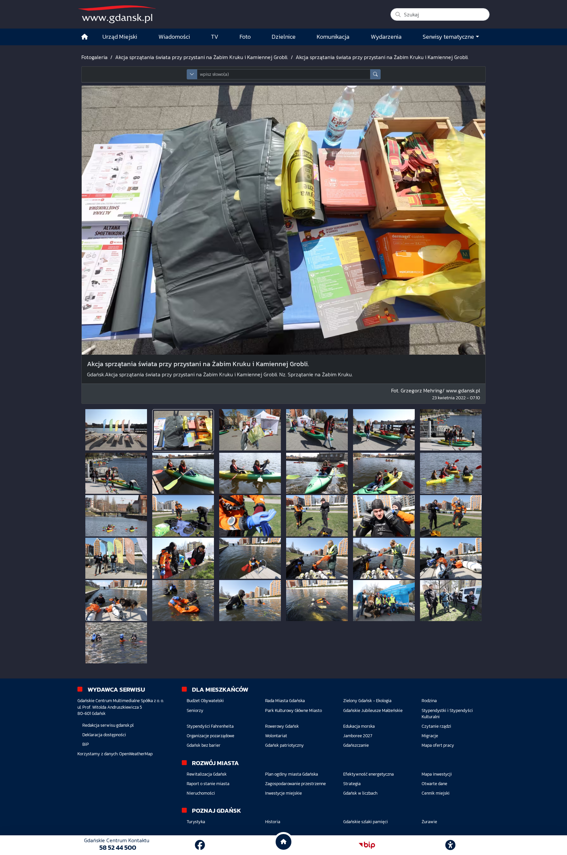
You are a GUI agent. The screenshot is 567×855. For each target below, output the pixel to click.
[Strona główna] (84, 37)
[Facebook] (200, 845)
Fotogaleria (94, 57)
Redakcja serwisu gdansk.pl (108, 725)
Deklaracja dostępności (104, 735)
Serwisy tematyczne (448, 36)
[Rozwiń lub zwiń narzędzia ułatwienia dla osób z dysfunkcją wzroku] (450, 845)
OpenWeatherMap (136, 754)
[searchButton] (375, 74)
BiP (85, 744)
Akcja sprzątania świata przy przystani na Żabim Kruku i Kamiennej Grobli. (201, 57)
